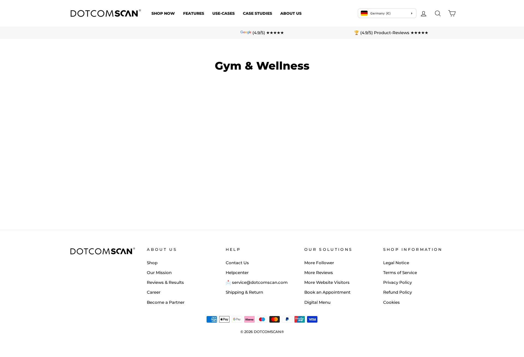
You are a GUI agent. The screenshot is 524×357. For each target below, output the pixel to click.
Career (153, 292)
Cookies (391, 302)
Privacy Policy (397, 282)
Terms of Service (400, 272)
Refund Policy (397, 292)
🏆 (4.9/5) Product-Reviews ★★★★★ (391, 32)
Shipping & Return (244, 292)
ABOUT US (291, 13)
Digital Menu (317, 302)
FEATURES (193, 13)
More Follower (319, 262)
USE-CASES (223, 13)
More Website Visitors (327, 282)
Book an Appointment (327, 292)
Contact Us (237, 262)
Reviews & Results (165, 282)
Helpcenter (237, 272)
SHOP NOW (163, 13)
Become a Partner (165, 302)
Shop (152, 262)
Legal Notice (396, 262)
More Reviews (318, 272)
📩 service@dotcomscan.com (257, 282)
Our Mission (159, 272)
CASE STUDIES (257, 13)
